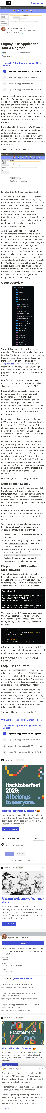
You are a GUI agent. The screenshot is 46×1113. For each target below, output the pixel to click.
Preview (20, 854)
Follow (23, 943)
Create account (37, 3)
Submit (9, 854)
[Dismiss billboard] (42, 1068)
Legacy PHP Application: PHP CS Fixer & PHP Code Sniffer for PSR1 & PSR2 (22, 1007)
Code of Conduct (17, 860)
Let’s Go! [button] (7, 1109)
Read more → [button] (8, 924)
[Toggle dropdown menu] (43, 760)
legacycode (13, 52)
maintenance (7, 56)
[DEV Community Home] (8, 3)
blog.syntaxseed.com (26, 33)
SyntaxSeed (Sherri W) (16, 28)
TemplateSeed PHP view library (15, 364)
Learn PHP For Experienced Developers (17, 985)
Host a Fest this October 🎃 (21, 811)
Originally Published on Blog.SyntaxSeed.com (21, 720)
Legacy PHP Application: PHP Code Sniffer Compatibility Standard (19, 996)
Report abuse (30, 860)
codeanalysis (26, 52)
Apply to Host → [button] (10, 829)
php (4, 52)
